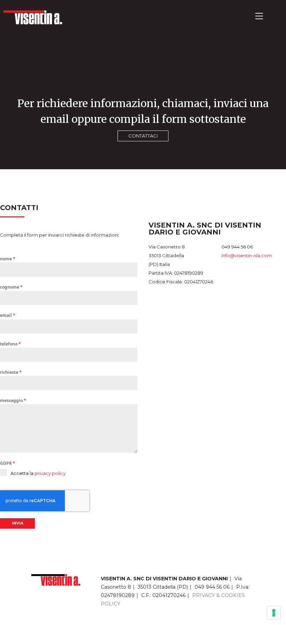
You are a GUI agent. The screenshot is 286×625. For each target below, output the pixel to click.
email (7, 315)
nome (7, 259)
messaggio (13, 400)
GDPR (7, 463)
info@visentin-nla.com (246, 255)
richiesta (11, 372)
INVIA (17, 523)
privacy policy (50, 473)
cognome (11, 287)
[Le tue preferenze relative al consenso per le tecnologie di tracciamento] (273, 612)
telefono (10, 344)
